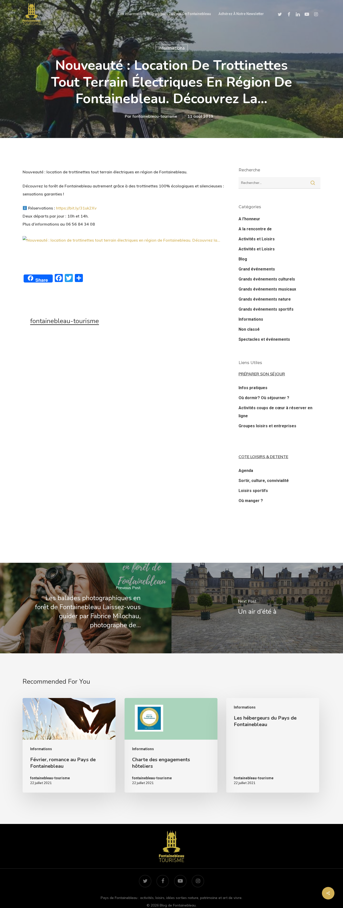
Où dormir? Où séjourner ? (264, 397)
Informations (171, 48)
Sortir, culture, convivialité (264, 480)
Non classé (249, 329)
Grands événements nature (265, 299)
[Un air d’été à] (257, 608)
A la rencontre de (255, 229)
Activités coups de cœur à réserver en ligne (275, 411)
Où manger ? (251, 500)
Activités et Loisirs (257, 239)
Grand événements (257, 269)
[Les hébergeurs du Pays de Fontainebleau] (272, 745)
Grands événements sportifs (266, 309)
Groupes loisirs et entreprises (267, 426)
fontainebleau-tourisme (154, 115)
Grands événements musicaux (267, 289)
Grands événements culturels (267, 279)
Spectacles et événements (264, 339)
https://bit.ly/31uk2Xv (76, 208)
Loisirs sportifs (253, 490)
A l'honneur (249, 219)
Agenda (246, 470)
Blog (243, 259)
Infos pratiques (253, 387)
